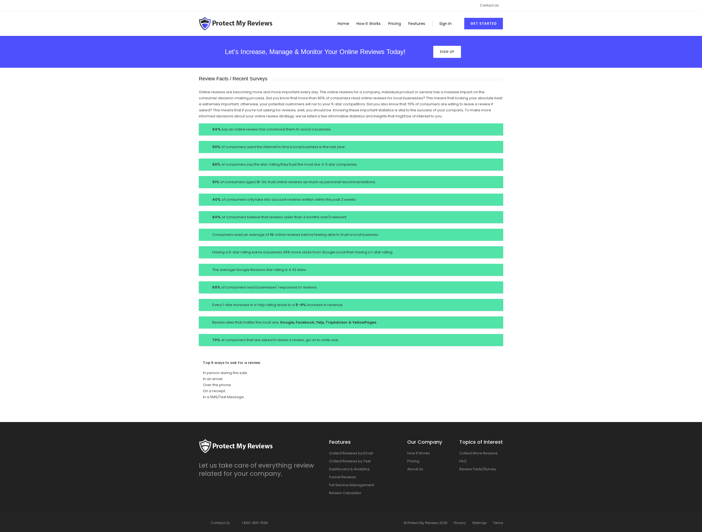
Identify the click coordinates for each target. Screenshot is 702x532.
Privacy (460, 522)
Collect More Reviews (478, 453)
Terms (498, 522)
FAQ (462, 461)
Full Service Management (351, 485)
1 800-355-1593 (255, 522)
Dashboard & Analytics (349, 469)
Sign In (445, 23)
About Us (415, 469)
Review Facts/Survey (477, 469)
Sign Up (447, 51)
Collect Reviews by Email (351, 453)
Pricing (394, 23)
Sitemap (479, 522)
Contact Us (489, 5)
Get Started (483, 23)
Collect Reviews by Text (349, 461)
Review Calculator (345, 493)
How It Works (368, 23)
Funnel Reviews (342, 477)
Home (343, 23)
